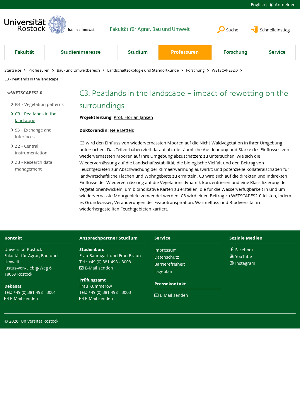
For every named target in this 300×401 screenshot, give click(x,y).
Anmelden (285, 4)
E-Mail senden (24, 298)
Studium (138, 52)
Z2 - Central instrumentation (31, 149)
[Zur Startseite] (50, 25)
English (258, 4)
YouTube (243, 256)
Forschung (235, 52)
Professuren (185, 52)
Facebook (244, 249)
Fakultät (24, 52)
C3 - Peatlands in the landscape (35, 117)
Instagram (245, 263)
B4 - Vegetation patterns (39, 104)
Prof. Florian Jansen (133, 117)
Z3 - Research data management (33, 165)
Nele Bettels (122, 130)
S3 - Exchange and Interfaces (33, 133)
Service (277, 52)
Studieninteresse (81, 52)
